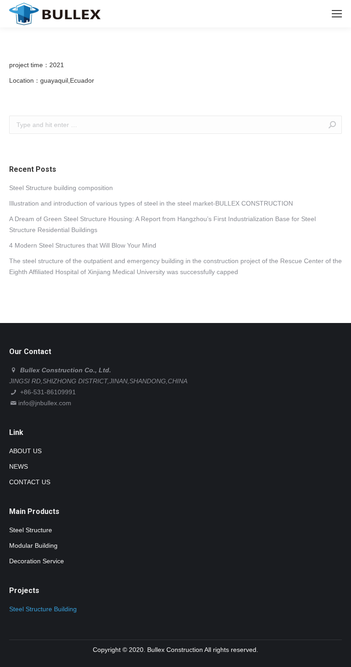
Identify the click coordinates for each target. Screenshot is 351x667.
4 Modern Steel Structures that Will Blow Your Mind (82, 245)
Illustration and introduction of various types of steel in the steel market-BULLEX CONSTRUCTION (151, 203)
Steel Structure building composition (61, 187)
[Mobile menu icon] (337, 14)
